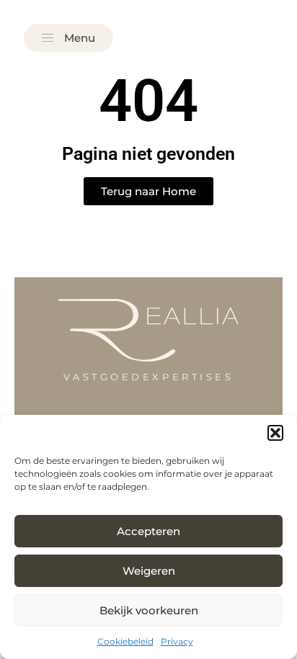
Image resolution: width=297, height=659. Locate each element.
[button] (275, 433)
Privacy (177, 641)
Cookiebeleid (125, 641)
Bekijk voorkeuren (148, 610)
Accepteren (148, 531)
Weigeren (149, 571)
